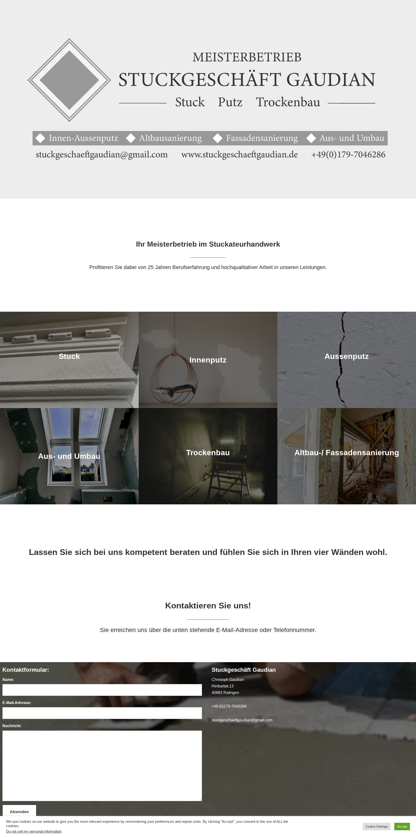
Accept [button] (402, 826)
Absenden (19, 812)
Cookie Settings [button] (377, 826)
